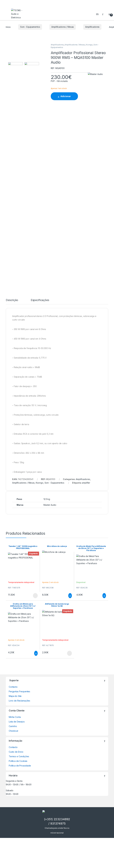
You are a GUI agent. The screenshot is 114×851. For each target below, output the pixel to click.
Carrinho (13, 726)
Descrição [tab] (12, 300)
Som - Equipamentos (30, 27)
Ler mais (35, 595)
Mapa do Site (15, 696)
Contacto (13, 687)
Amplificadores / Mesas (62, 27)
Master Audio (49, 505)
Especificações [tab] (40, 300)
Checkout (13, 731)
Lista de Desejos (17, 721)
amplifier (86, 482)
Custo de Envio (16, 752)
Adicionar (65, 96)
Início (8, 27)
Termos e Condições (19, 756)
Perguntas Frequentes (19, 691)
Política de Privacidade (20, 765)
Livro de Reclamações (19, 700)
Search (97, 14)
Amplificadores (92, 27)
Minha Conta (15, 717)
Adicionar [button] (67, 595)
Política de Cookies (18, 761)
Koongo (89, 45)
